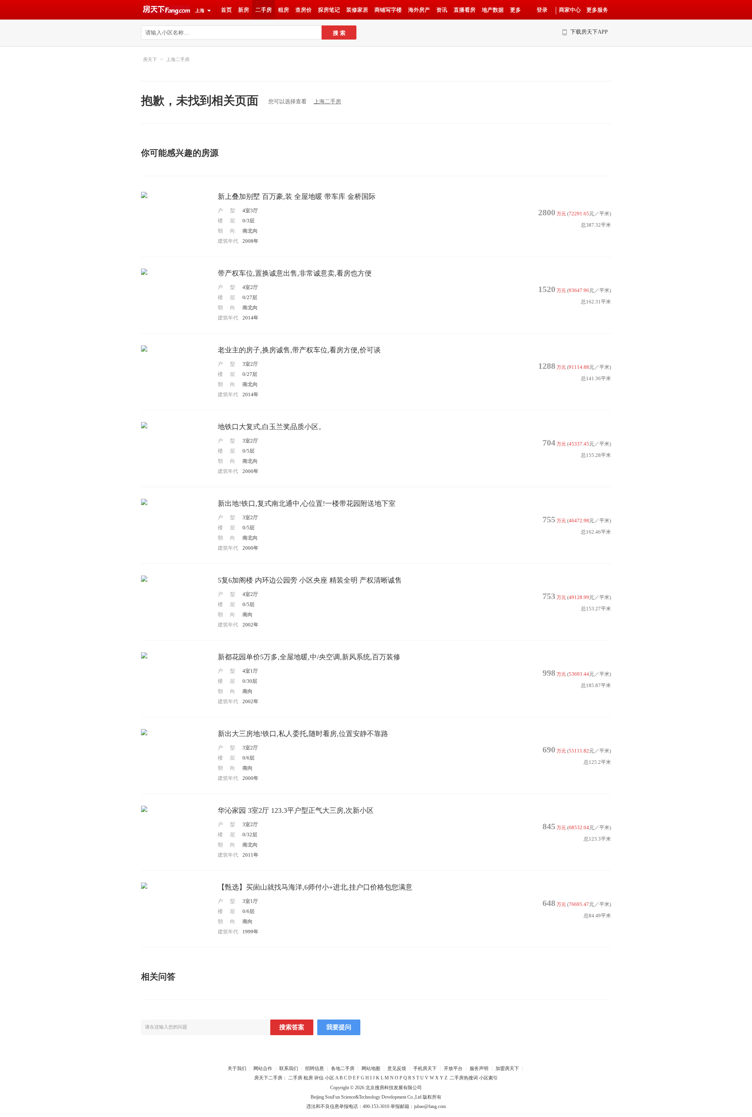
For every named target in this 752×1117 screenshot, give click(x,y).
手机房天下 (425, 1068)
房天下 (150, 59)
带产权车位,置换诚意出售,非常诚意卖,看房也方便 (295, 273)
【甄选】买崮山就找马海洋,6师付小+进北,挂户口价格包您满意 (315, 887)
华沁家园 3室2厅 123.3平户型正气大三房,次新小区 (296, 810)
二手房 (263, 10)
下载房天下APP (589, 32)
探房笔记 (329, 10)
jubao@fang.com (430, 1106)
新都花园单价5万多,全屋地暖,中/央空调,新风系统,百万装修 (309, 657)
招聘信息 (314, 1068)
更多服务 (597, 10)
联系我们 (288, 1068)
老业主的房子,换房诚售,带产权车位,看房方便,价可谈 (299, 350)
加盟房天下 (507, 1068)
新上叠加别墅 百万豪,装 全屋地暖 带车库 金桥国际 (297, 196)
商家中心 (570, 10)
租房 (283, 10)
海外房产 (419, 10)
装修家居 (357, 10)
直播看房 (464, 10)
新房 (243, 10)
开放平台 (454, 1068)
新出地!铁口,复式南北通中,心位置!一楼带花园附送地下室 (307, 503)
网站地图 (371, 1068)
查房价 (303, 10)
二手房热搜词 (464, 1078)
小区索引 (488, 1078)
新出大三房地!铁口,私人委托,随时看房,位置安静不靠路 (303, 734)
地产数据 (493, 10)
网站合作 (262, 1068)
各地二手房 (343, 1068)
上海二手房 (178, 59)
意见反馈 (396, 1068)
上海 (199, 10)
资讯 (441, 10)
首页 (226, 10)
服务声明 (479, 1068)
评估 (319, 1078)
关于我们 (238, 1068)
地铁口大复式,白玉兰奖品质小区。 (271, 427)
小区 (329, 1078)
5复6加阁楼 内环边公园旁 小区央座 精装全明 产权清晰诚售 (310, 580)
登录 (542, 10)
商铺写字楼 (388, 10)
